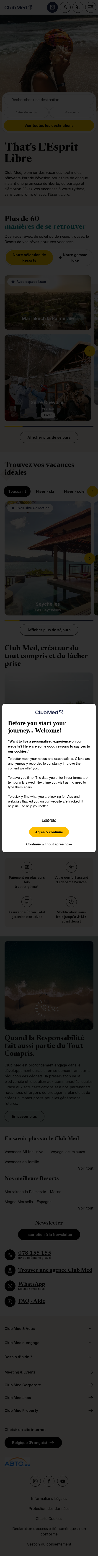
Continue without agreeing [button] (49, 844)
